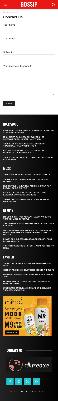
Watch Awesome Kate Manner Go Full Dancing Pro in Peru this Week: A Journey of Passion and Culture (28, 232)
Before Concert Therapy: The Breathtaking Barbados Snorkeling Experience (25, 194)
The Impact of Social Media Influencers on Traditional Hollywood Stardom (24, 145)
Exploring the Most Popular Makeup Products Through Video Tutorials (27, 218)
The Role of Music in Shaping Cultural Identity (26, 175)
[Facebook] (10, 381)
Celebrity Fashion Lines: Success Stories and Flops (28, 270)
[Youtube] (36, 381)
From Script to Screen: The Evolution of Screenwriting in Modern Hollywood (23, 138)
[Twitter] (27, 381)
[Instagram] (18, 381)
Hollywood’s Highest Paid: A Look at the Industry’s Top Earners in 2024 (23, 152)
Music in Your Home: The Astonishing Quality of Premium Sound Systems (27, 187)
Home (6, 12)
